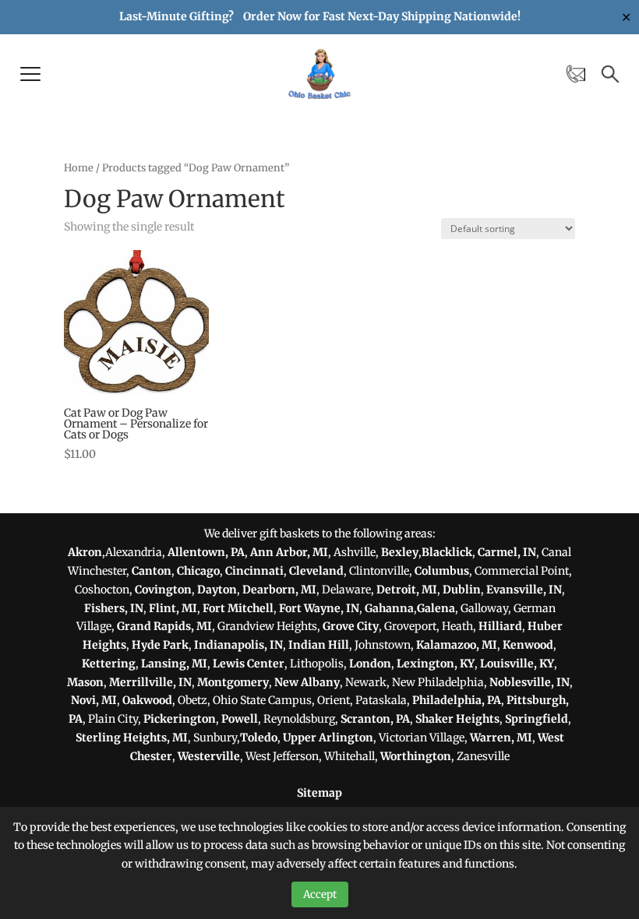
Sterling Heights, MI (132, 738)
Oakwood (147, 700)
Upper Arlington (328, 738)
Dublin (462, 590)
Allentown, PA (206, 552)
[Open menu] (30, 74)
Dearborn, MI (279, 590)
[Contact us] (576, 74)
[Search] (610, 74)
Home (79, 167)
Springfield (536, 719)
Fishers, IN (113, 608)
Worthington (415, 756)
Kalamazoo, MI (456, 645)
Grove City (351, 626)
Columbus (442, 571)
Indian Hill (318, 645)
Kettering (109, 664)
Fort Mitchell (238, 608)
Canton (151, 571)
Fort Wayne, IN (319, 608)
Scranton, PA (375, 719)
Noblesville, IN (529, 682)
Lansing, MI (174, 664)
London (370, 664)
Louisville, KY (517, 664)
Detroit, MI (406, 590)
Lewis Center (248, 664)
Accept (320, 894)
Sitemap (319, 793)
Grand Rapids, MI (164, 626)
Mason (85, 682)
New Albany (307, 682)
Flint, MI (173, 608)
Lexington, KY (436, 664)
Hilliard (500, 626)
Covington (163, 590)
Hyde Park (160, 645)
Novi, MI (94, 700)
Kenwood (528, 645)
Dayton (217, 590)
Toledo (258, 738)
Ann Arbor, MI (289, 552)
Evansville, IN (524, 590)
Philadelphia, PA (456, 700)
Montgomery (233, 682)
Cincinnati (254, 571)
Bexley (399, 552)
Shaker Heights (457, 719)
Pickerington (179, 719)
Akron (85, 552)
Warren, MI (501, 738)
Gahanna (389, 608)
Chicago (198, 571)
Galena (436, 608)
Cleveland (316, 571)
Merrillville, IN (150, 682)
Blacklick (447, 552)
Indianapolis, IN (238, 645)
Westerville (209, 756)
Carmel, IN (507, 552)
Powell (239, 719)
